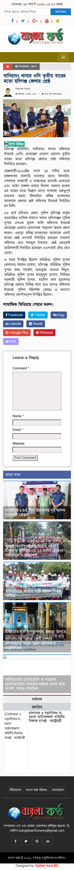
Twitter (39, 315)
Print (12, 341)
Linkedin (14, 324)
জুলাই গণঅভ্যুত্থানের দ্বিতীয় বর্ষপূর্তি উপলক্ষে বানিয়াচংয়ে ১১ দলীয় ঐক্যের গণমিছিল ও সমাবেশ (34, 551)
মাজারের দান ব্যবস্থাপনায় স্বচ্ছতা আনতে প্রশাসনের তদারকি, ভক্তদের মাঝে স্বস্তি (35, 634)
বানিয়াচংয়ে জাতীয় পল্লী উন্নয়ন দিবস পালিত (33, 593)
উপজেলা (24, 66)
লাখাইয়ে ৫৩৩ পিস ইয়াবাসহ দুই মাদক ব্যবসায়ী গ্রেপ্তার (35, 512)
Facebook (15, 315)
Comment (21, 368)
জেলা (34, 66)
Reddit (37, 324)
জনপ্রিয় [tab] (37, 707)
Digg (60, 315)
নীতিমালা (15, 790)
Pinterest (46, 333)
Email (18, 430)
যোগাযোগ (58, 790)
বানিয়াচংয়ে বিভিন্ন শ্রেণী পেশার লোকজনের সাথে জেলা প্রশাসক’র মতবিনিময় (30, 643)
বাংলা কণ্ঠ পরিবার (36, 790)
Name (18, 416)
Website (18, 443)
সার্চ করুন (60, 12)
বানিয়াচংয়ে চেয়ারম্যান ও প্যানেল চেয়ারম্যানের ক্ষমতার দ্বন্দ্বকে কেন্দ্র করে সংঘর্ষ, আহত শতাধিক (35, 684)
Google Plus (19, 333)
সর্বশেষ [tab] (37, 699)
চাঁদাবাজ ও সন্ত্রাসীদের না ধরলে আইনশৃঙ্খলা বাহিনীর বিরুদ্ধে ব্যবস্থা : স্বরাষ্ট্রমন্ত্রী (47, 717)
